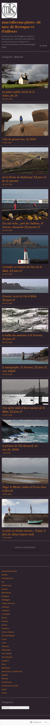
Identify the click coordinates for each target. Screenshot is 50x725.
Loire (4, 639)
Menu (44, 46)
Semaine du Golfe (10, 685)
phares (5, 675)
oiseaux (5, 660)
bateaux (5, 596)
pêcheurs (6, 668)
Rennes (5, 678)
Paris (4, 664)
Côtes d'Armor (8, 603)
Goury (4, 625)
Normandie (7, 657)
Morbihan (6, 650)
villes (4, 693)
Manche (5, 646)
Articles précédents (25, 547)
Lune (4, 642)
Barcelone (6, 592)
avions (5, 589)
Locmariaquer (8, 635)
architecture (7, 578)
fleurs (4, 617)
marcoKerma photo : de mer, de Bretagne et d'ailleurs (21, 26)
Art (3, 582)
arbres (5, 574)
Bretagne (6, 600)
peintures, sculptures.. (12, 671)
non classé (6, 653)
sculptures (7, 682)
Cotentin (6, 610)
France (5, 621)
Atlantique (6, 585)
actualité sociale (9, 571)
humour (5, 628)
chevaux (5, 607)
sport (4, 689)
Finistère (6, 614)
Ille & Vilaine (8, 632)
